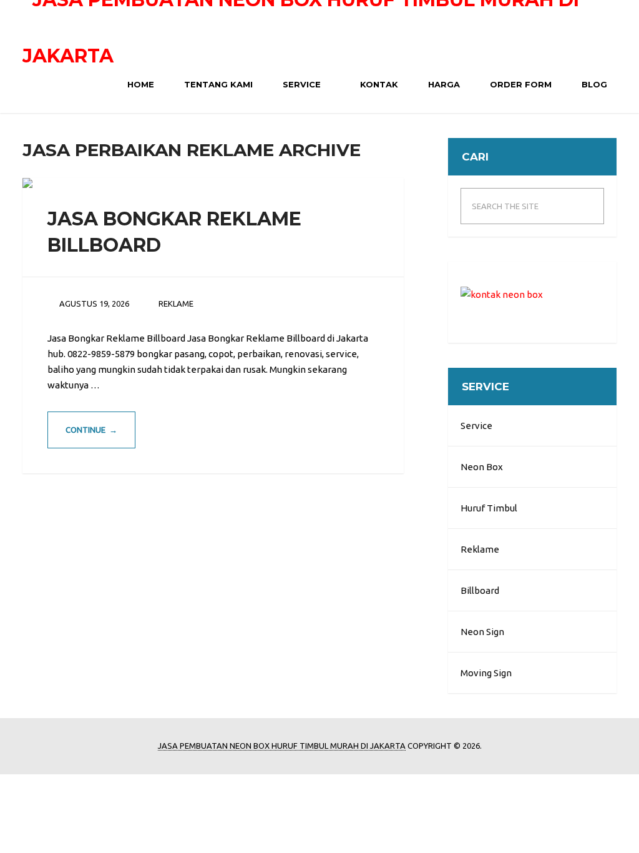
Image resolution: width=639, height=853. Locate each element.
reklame (176, 303)
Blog (593, 84)
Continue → (91, 429)
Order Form (519, 84)
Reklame (480, 549)
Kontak (378, 84)
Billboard (480, 590)
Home (139, 84)
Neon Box (482, 466)
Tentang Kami (217, 84)
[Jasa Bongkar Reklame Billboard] (27, 183)
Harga (443, 84)
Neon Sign (482, 631)
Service (300, 84)
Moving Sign (486, 673)
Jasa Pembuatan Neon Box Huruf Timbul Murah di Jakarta (282, 745)
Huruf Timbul (489, 508)
